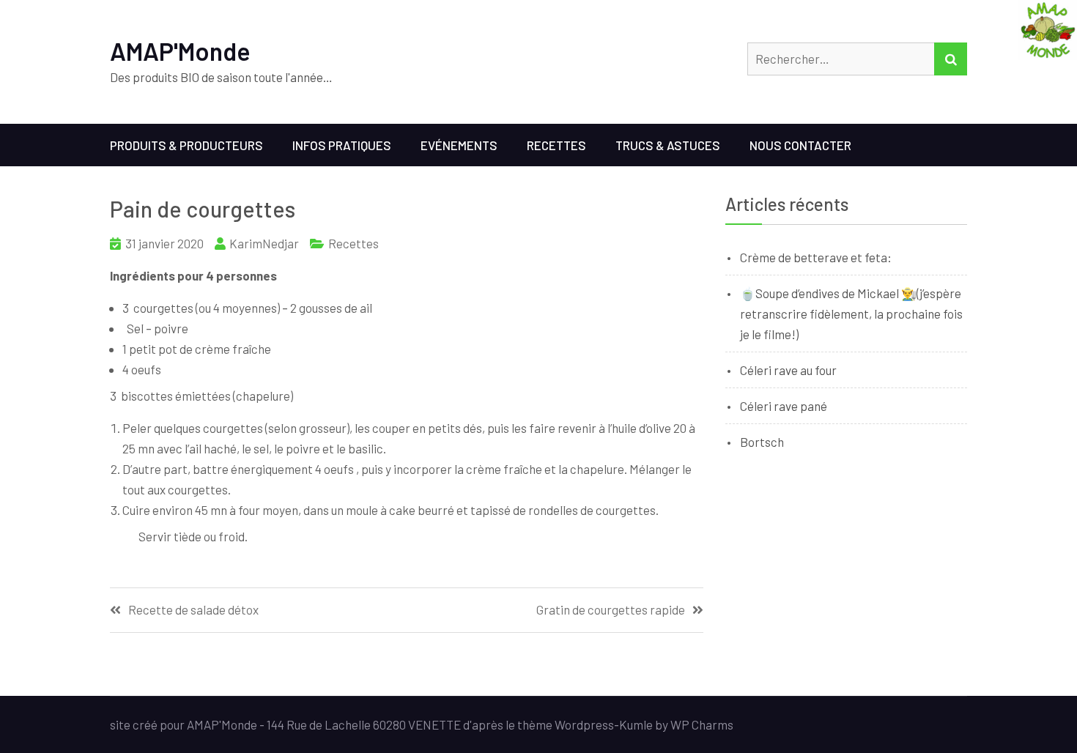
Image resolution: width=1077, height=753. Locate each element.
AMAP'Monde (180, 51)
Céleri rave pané (783, 405)
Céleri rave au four (788, 370)
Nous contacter (800, 145)
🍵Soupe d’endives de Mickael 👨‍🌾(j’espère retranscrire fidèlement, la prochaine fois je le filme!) (851, 313)
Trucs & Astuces (667, 145)
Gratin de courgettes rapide (610, 610)
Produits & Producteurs (186, 145)
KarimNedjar (264, 243)
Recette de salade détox (193, 610)
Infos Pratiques (341, 145)
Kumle (636, 724)
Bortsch (762, 441)
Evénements (459, 145)
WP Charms (701, 724)
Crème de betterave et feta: (816, 257)
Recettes (556, 145)
